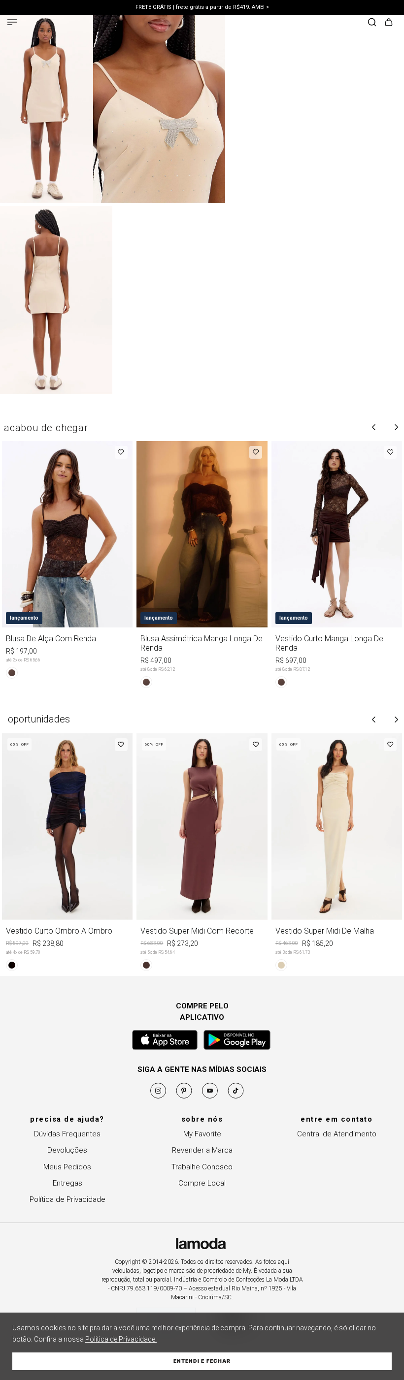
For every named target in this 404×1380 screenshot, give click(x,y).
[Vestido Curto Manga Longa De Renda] (336, 566)
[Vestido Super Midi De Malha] (336, 854)
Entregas (67, 1183)
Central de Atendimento (336, 1133)
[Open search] (372, 23)
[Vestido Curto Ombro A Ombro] (67, 854)
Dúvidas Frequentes (67, 1133)
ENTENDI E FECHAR (202, 1361)
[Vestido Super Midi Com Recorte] (201, 854)
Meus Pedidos (67, 1166)
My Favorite (202, 1133)
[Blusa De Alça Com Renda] (67, 561)
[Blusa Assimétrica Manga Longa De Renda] (201, 566)
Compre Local (202, 1183)
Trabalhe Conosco (202, 1166)
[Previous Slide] (374, 427)
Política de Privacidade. (121, 1339)
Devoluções (67, 1150)
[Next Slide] (396, 427)
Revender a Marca (202, 1150)
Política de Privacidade (67, 1199)
